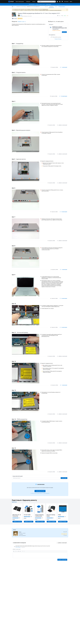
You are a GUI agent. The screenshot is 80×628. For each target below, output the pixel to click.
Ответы (56, 6)
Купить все (14, 502)
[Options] (12, 6)
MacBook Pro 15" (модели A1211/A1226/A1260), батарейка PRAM (59, 27)
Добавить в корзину (17, 521)
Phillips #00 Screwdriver (56, 37)
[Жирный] (14, 551)
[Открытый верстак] (57, 1)
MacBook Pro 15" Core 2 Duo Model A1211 (33, 6)
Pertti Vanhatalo (18, 547)
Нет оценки (15, 18)
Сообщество (28, 1)
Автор (14, 529)
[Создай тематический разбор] (64, 534)
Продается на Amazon (56, 30)
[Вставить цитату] (20, 551)
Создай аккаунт (48, 4)
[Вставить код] (17, 551)
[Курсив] (15, 551)
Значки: (65, 531)
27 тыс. (59, 15)
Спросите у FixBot (55, 67)
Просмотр (64, 32)
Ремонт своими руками (20, 1)
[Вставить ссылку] (18, 551)
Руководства (51, 6)
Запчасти (46, 6)
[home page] (11, 1)
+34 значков (65, 535)
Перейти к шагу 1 (21, 21)
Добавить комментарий (62, 71)
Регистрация (66, 1)
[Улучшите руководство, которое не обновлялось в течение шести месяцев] (66, 534)
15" (14, 6)
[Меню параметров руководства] (67, 7)
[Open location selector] (60, 1)
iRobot (21, 15)
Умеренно (20, 18)
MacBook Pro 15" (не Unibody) (21, 6)
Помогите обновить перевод (43, 10)
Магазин (33, 1)
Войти (71, 1)
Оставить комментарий (62, 559)
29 (62, 15)
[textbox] (40, 555)
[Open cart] (62, 1)
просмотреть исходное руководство (55, 10)
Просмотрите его (45, 9)
